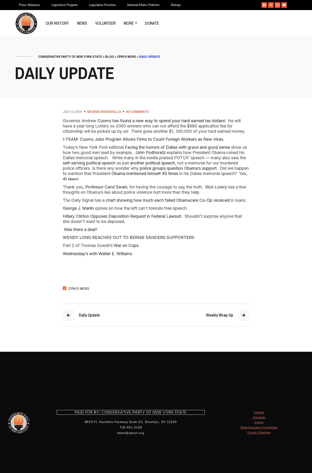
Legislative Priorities (102, 5)
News (82, 23)
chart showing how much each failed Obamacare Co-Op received (168, 200)
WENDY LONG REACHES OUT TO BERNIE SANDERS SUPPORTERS (128, 237)
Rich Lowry (216, 187)
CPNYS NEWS (78, 289)
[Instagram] (277, 5)
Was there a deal (79, 229)
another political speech (152, 163)
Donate (152, 23)
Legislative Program (64, 5)
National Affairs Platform (143, 5)
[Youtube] (284, 5)
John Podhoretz (150, 152)
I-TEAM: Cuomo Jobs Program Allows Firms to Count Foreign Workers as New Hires (143, 139)
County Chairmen (258, 432)
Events (259, 422)
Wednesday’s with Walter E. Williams (97, 253)
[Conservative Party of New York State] (26, 23)
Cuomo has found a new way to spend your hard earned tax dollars (160, 120)
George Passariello (104, 111)
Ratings (176, 5)
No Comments (137, 111)
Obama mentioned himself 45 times (145, 173)
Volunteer (105, 23)
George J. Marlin (78, 208)
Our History (57, 23)
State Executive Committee (259, 427)
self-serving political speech (89, 163)
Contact (259, 412)
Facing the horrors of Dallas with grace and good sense (177, 147)
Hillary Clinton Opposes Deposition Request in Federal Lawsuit (122, 216)
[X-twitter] (271, 5)
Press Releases (29, 5)
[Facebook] (264, 5)
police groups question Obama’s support (178, 168)
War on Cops (126, 245)
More (129, 23)
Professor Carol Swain (106, 187)
